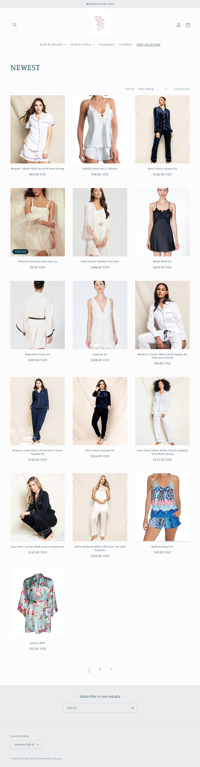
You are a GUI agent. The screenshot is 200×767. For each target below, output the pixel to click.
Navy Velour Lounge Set (100, 450)
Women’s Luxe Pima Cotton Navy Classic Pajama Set (37, 452)
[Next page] (111, 669)
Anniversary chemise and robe (100, 261)
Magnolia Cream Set (37, 354)
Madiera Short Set (162, 546)
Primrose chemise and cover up (37, 261)
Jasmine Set (100, 354)
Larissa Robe (38, 642)
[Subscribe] (132, 708)
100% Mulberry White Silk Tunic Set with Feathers (100, 548)
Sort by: (130, 88)
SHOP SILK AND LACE (29, 758)
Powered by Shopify (51, 758)
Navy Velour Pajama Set (162, 168)
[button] (14, 25)
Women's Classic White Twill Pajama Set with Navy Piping (163, 356)
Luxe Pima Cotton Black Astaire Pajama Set (37, 546)
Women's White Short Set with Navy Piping (37, 168)
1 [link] (89, 669)
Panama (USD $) (24, 744)
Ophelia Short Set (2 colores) (100, 168)
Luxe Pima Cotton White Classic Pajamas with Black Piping (162, 452)
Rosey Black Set (162, 261)
